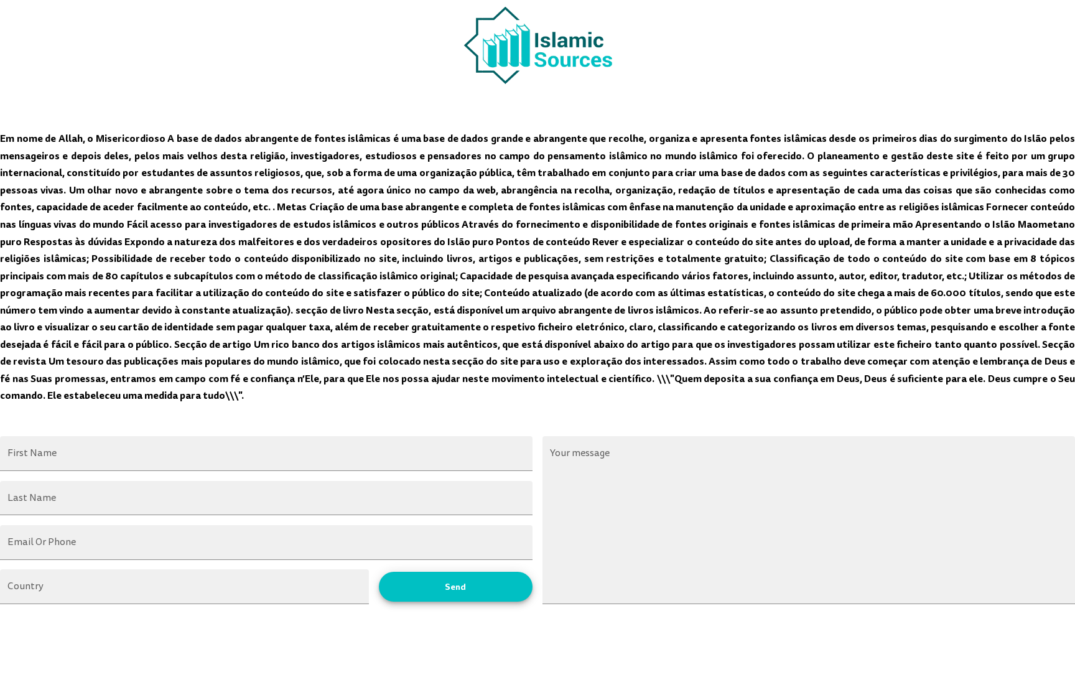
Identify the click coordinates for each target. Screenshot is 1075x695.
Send (455, 587)
